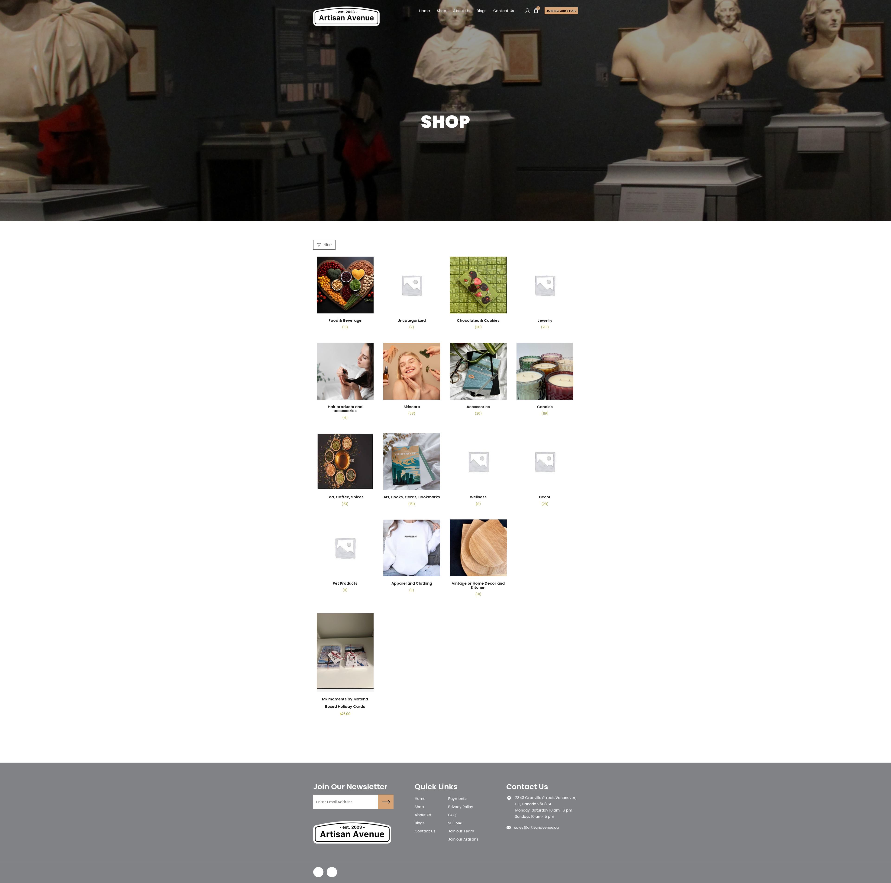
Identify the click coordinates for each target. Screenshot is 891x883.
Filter (327, 244)
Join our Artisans (463, 839)
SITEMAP (456, 823)
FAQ (452, 815)
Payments (457, 798)
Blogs (481, 10)
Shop (441, 10)
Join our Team (461, 831)
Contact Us (503, 10)
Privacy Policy (460, 806)
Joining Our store (561, 11)
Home (424, 10)
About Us (461, 10)
